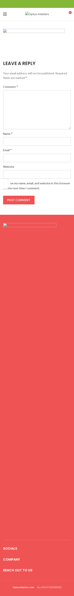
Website (8, 166)
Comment (10, 86)
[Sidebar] (5, 184)
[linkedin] (42, 4)
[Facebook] (26, 4)
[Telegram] (47, 4)
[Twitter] (32, 4)
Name (8, 133)
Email (7, 150)
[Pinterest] (37, 4)
